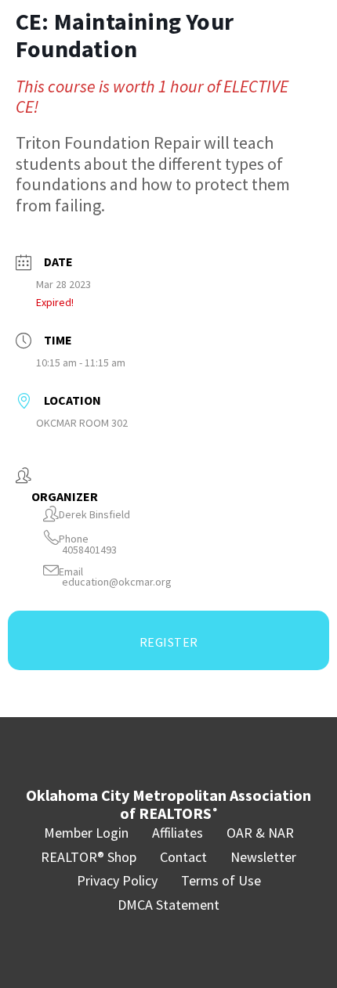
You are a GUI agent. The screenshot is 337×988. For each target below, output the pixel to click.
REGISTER (169, 642)
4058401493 (89, 550)
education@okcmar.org (117, 582)
